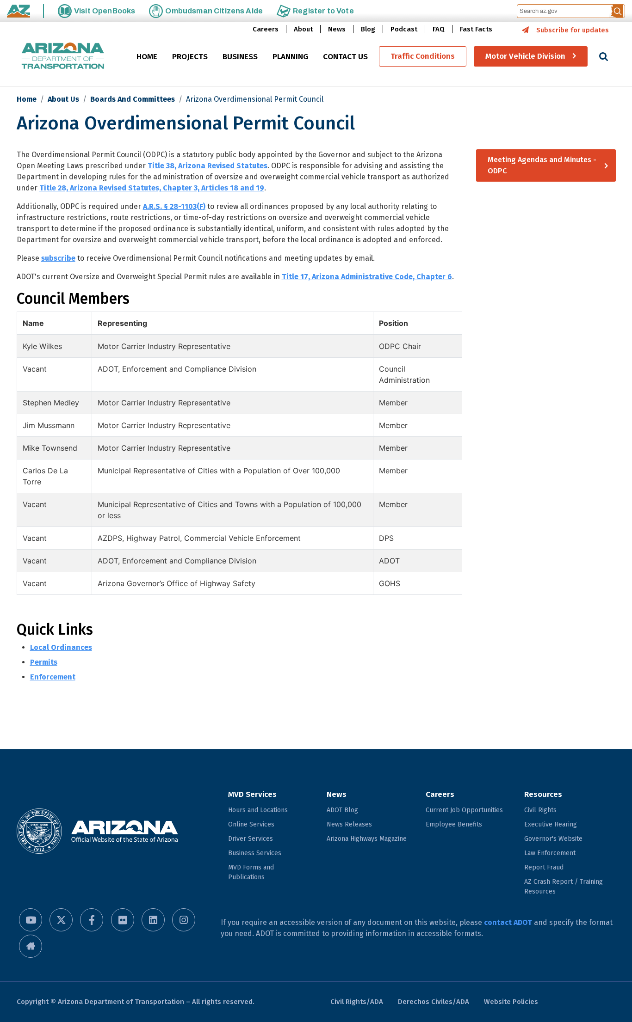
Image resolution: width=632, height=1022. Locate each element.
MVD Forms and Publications (251, 872)
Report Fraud (544, 867)
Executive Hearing (550, 824)
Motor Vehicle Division (525, 56)
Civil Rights (540, 810)
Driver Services (250, 839)
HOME (146, 57)
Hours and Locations (258, 810)
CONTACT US (345, 57)
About (303, 29)
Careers (266, 29)
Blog (368, 29)
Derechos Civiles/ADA (433, 1002)
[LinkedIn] (153, 919)
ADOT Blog (342, 810)
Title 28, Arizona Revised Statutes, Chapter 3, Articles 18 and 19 (151, 188)
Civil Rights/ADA (356, 1002)
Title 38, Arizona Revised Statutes (207, 165)
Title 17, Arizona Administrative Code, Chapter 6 (367, 276)
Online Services (251, 824)
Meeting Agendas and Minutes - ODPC (542, 165)
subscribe (58, 258)
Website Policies (511, 1002)
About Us (63, 99)
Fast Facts (476, 29)
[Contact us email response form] (30, 946)
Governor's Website (553, 839)
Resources (543, 794)
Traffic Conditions (422, 56)
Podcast (403, 29)
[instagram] (183, 919)
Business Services (254, 853)
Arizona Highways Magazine (367, 839)
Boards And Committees (132, 99)
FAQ (439, 29)
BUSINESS (240, 57)
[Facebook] (91, 919)
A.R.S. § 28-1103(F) (174, 206)
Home (27, 99)
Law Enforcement (550, 853)
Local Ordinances (61, 647)
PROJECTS (190, 57)
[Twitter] (61, 919)
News (337, 29)
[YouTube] (30, 919)
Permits (43, 662)
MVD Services (252, 794)
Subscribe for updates (572, 30)
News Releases (349, 824)
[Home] (63, 56)
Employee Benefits (454, 824)
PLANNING (290, 57)
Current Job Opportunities (464, 810)
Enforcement (52, 677)
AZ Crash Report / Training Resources (563, 886)
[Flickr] (122, 919)
